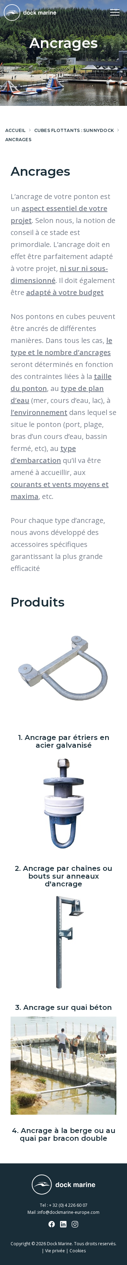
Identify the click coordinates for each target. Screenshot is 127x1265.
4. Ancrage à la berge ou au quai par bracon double (63, 1134)
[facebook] (52, 1225)
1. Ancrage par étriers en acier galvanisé (63, 741)
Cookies (77, 1251)
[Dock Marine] (30, 12)
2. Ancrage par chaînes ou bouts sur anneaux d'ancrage (63, 876)
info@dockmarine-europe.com (68, 1212)
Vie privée (55, 1251)
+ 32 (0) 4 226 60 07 (68, 1205)
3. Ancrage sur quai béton (63, 1007)
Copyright (20, 1244)
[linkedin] (63, 1225)
